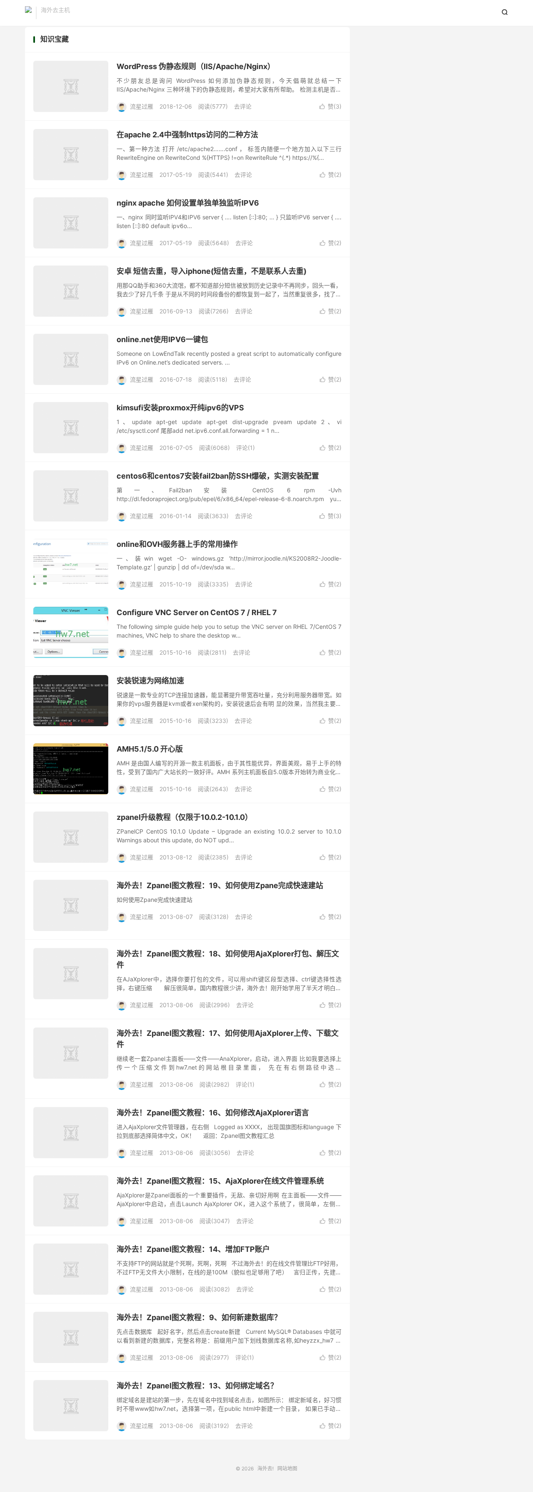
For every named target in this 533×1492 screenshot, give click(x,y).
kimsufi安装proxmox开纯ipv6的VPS (180, 407)
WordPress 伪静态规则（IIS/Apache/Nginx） (196, 66)
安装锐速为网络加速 (150, 680)
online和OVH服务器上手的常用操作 (177, 544)
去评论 (243, 106)
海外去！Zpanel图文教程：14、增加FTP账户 (193, 1249)
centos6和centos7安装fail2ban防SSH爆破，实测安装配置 (218, 476)
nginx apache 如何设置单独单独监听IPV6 (188, 203)
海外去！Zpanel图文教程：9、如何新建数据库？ (199, 1317)
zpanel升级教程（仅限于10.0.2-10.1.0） (184, 817)
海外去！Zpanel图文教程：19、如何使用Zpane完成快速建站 (220, 885)
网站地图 (287, 1468)
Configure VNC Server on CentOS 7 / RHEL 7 (197, 612)
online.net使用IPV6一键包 (162, 339)
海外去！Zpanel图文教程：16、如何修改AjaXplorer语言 (213, 1112)
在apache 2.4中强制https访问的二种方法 (187, 134)
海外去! (28, 13)
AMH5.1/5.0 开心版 (150, 749)
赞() (330, 106)
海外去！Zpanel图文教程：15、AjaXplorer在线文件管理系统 (220, 1181)
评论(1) (245, 447)
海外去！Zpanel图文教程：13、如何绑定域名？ (197, 1385)
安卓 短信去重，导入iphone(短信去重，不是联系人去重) (211, 271)
